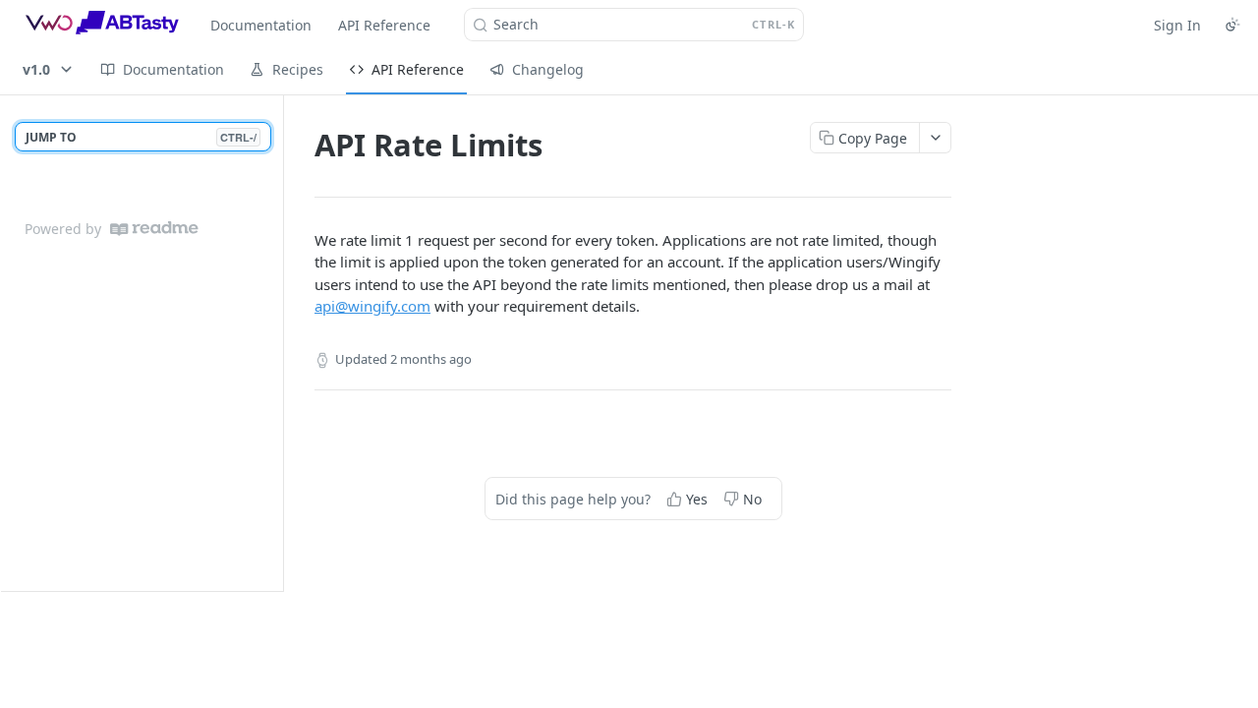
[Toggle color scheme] (1232, 24)
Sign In (1177, 25)
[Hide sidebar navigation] (279, 342)
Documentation (261, 25)
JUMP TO (141, 137)
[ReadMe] (154, 228)
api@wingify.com (372, 306)
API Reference (384, 25)
